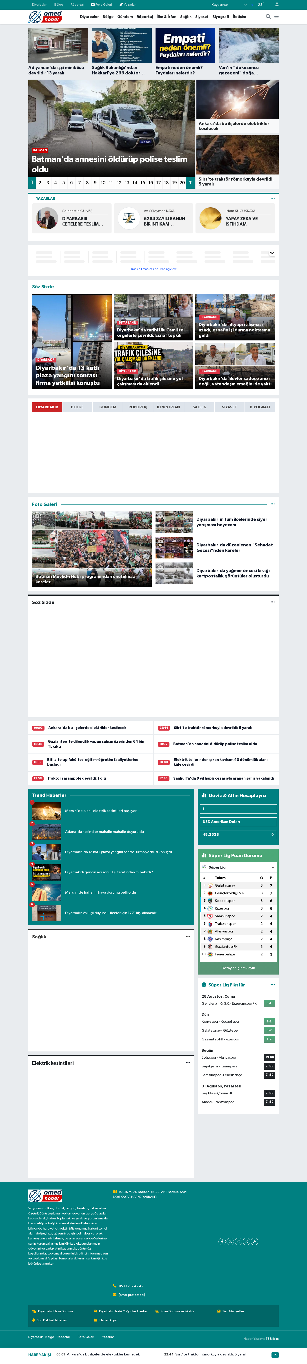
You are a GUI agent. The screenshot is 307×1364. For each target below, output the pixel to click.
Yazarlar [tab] (45, 198)
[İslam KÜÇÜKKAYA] (210, 218)
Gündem (125, 17)
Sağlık (185, 17)
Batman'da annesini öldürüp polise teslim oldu (215, 744)
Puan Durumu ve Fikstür (177, 1311)
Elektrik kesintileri (53, 1063)
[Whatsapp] (246, 1241)
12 (119, 183)
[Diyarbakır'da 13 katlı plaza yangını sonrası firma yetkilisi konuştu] (72, 341)
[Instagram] (238, 1241)
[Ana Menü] (276, 17)
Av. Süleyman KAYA (159, 211)
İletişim (239, 17)
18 (166, 183)
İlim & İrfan (166, 17)
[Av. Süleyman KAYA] (129, 218)
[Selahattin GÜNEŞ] (47, 218)
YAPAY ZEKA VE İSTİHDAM (242, 221)
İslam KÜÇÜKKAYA (241, 211)
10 (103, 183)
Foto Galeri (104, 4)
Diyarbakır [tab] (47, 407)
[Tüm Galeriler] (273, 504)
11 (111, 183)
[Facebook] (222, 1241)
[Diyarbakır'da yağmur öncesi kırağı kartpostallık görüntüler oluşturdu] (174, 573)
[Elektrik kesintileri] (188, 1063)
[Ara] (268, 17)
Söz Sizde (43, 602)
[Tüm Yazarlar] (273, 198)
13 (127, 183)
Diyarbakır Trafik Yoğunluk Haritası (123, 1311)
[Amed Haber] (45, 16)
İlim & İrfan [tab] (168, 407)
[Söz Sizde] (273, 602)
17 (158, 183)
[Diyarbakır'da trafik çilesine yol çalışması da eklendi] (154, 365)
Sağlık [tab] (199, 407)
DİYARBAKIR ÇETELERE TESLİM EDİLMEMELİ (80, 222)
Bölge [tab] (77, 407)
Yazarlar (130, 4)
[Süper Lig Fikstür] (273, 985)
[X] (230, 1241)
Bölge (58, 4)
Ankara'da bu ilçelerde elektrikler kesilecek (87, 728)
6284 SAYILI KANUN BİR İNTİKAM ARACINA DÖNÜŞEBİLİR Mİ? (164, 222)
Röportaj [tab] (138, 407)
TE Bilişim (272, 1338)
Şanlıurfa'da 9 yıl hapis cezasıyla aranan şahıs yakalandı (223, 778)
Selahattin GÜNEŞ (77, 211)
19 (174, 183)
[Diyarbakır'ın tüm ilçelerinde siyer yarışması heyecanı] (174, 522)
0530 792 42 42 (131, 1286)
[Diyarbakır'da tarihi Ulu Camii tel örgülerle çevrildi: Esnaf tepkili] (154, 317)
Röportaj (77, 4)
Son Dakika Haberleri (52, 1320)
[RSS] (254, 1241)
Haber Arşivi (108, 1320)
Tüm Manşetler (233, 1311)
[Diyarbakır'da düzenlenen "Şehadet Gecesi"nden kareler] (174, 548)
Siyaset (202, 17)
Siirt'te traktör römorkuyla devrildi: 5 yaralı (213, 728)
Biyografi (220, 17)
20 (182, 183)
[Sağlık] (188, 937)
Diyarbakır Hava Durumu (55, 1311)
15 (142, 183)
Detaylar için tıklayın (238, 968)
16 (150, 183)
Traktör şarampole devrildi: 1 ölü (76, 778)
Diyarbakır (39, 4)
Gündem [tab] (107, 407)
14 (134, 183)
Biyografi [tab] (260, 407)
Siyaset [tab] (229, 407)
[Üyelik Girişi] (275, 5)
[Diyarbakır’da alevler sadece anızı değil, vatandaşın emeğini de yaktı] (235, 365)
